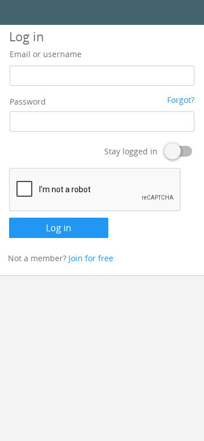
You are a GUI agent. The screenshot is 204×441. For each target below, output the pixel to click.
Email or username (46, 54)
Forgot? (180, 99)
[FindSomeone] (102, 12)
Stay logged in (131, 151)
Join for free (91, 258)
